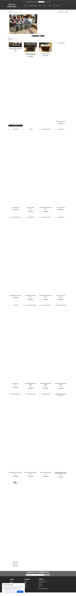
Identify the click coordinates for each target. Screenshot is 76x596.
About (40, 5)
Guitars (44, 5)
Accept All (20, 591)
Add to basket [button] (15, 125)
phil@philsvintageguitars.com (43, 588)
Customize (6, 591)
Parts (54, 5)
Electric (25, 581)
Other (25, 587)
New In (25, 5)
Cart (63, 11)
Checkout (66, 11)
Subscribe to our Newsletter (38, 572)
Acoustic (25, 582)
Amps (49, 5)
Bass (25, 583)
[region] (13, 588)
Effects (58, 5)
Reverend (11, 582)
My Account (60, 11)
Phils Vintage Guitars (32, 5)
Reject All (13, 591)
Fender (11, 581)
